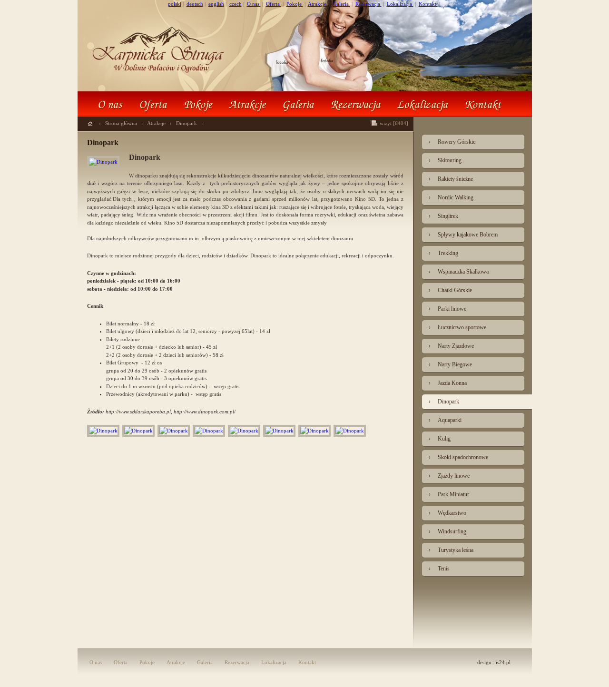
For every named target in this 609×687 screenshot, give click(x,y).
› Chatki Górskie (450, 290)
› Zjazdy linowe (449, 475)
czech (235, 4)
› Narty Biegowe (450, 364)
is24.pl (503, 662)
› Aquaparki (445, 420)
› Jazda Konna (448, 383)
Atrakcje (318, 4)
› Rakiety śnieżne (451, 179)
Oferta (273, 4)
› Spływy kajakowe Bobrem (463, 234)
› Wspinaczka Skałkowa (459, 271)
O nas (254, 4)
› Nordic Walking (451, 197)
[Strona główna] (90, 123)
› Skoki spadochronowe (458, 457)
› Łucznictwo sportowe (457, 327)
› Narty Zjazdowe (451, 346)
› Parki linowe (447, 308)
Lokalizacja (400, 4)
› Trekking (443, 253)
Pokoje (294, 4)
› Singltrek (443, 216)
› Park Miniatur (449, 494)
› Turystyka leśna (451, 550)
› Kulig (440, 438)
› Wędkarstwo (447, 513)
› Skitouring (445, 160)
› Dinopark (444, 401)
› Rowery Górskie (452, 141)
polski (174, 4)
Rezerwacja (368, 4)
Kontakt (428, 4)
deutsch (195, 4)
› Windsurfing (447, 531)
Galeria (341, 4)
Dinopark (187, 123)
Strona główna (121, 123)
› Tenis (439, 568)
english (216, 4)
